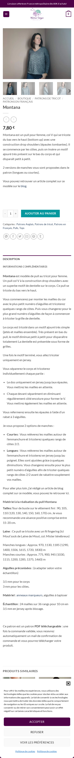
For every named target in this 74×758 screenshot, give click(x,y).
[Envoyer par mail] (27, 236)
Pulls (15, 228)
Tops (21, 228)
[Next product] (6, 119)
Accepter (37, 721)
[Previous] (9, 54)
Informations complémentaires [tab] (25, 266)
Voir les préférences (37, 742)
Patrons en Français (18, 101)
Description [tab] (11, 259)
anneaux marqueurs (30, 595)
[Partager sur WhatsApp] (6, 236)
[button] (68, 683)
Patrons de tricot (48, 98)
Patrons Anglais (25, 224)
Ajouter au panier (40, 213)
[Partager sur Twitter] (20, 236)
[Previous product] (14, 119)
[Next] (65, 54)
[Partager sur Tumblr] (40, 236)
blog (23, 186)
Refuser (37, 732)
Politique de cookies (25, 751)
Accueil (8, 98)
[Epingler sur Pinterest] (34, 236)
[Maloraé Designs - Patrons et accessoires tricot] (37, 14)
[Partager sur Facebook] (13, 236)
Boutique (24, 98)
